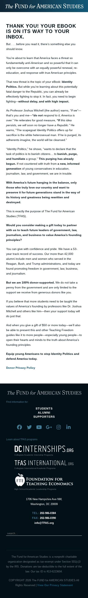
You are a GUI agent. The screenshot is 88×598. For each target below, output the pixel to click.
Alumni (44, 412)
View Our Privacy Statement (55, 585)
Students (44, 408)
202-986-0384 (48, 513)
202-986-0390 (48, 518)
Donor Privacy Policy (20, 367)
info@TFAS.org (44, 522)
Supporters (44, 416)
